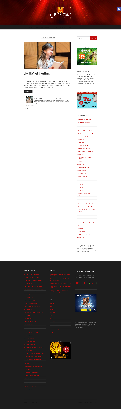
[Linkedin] (27, 108)
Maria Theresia (81, 231)
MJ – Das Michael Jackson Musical (86, 125)
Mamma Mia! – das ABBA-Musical (86, 214)
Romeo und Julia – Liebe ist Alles (86, 206)
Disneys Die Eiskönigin (83, 145)
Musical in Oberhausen (82, 190)
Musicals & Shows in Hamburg (84, 119)
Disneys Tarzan (81, 128)
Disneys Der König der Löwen (85, 122)
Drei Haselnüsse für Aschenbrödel (86, 203)
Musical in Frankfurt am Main (84, 179)
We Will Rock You (82, 142)
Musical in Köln (80, 164)
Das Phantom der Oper (83, 167)
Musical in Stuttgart (81, 139)
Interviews (63, 27)
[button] (119, 9)
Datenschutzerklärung (56, 329)
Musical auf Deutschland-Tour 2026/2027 (34, 347)
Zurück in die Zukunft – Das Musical (86, 130)
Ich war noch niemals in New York (86, 222)
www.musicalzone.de (30, 105)
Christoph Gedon (40, 76)
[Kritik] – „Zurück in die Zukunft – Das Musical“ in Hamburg (59, 291)
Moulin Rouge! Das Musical (84, 136)
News (51, 306)
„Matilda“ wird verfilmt (37, 73)
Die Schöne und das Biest (84, 234)
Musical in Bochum (81, 170)
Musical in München (82, 176)
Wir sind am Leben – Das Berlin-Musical (34, 312)
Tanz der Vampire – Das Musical (85, 151)
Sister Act (80, 161)
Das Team (53, 321)
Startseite (52, 303)
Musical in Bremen (81, 182)
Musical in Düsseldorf (82, 187)
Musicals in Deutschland (42, 27)
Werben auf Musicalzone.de (57, 324)
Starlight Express (82, 173)
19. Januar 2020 (28, 76)
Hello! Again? (81, 217)
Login (52, 332)
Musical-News (28, 27)
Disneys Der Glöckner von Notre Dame (87, 201)
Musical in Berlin (81, 154)
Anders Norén (88, 402)
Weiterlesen (28, 91)
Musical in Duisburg (81, 184)
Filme (70, 27)
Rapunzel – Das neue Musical (85, 220)
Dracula (80, 225)
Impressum (53, 327)
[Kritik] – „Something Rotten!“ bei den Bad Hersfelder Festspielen (60, 279)
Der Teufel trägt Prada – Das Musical (86, 133)
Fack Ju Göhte (81, 198)
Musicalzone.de (32, 402)
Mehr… (51, 318)
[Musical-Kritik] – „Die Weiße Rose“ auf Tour (60, 283)
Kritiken (55, 27)
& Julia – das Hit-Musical (84, 148)
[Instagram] (25, 108)
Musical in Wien (81, 228)
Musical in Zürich (81, 237)
